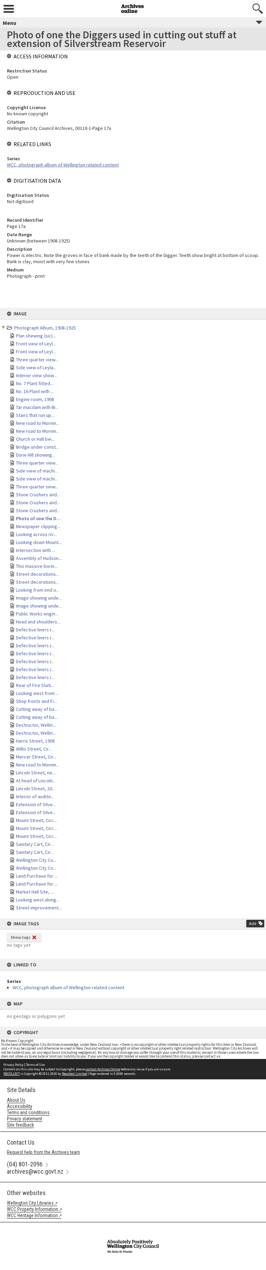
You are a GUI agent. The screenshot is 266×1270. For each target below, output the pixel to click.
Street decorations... (37, 574)
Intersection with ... (35, 550)
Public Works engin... (37, 614)
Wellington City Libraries (30, 1203)
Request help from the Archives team (43, 1152)
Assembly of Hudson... (39, 558)
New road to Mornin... (37, 423)
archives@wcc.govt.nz (35, 1171)
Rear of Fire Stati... (35, 685)
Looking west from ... (37, 693)
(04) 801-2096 (25, 1164)
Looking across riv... (36, 534)
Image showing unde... (39, 598)
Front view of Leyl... (36, 344)
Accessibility (19, 1106)
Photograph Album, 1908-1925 (45, 328)
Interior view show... (36, 375)
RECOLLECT (11, 1073)
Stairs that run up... (35, 415)
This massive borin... (36, 566)
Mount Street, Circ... (36, 820)
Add (252, 923)
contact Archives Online (103, 1069)
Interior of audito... (35, 796)
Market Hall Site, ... (35, 892)
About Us (16, 1100)
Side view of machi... (37, 471)
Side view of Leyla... (36, 367)
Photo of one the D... (38, 518)
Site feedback (20, 1125)
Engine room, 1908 (35, 399)
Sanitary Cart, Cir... (34, 844)
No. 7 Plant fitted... (34, 383)
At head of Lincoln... (36, 780)
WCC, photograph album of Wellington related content (68, 987)
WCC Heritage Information (32, 1215)
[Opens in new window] (133, 1227)
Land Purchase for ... (36, 876)
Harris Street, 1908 (35, 741)
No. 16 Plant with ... (35, 391)
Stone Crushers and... (38, 494)
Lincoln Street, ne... (35, 773)
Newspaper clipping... (38, 526)
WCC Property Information (32, 1209)
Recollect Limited (74, 1073)
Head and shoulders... (38, 622)
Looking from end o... (37, 590)
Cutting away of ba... (36, 709)
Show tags (20, 937)
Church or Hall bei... (35, 439)
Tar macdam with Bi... (37, 407)
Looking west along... (37, 900)
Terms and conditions (28, 1112)
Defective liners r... (35, 630)
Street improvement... (39, 908)
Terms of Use (35, 1064)
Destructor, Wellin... (36, 725)
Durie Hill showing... (35, 455)
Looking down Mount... (39, 542)
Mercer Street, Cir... (36, 757)
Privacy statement (24, 1118)
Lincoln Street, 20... (35, 788)
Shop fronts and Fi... (36, 701)
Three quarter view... (37, 359)
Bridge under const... (37, 447)
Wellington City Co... (36, 860)
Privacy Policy (13, 1064)
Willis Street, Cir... (34, 749)
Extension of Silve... (36, 804)
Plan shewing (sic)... (36, 336)
